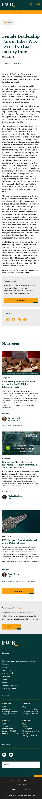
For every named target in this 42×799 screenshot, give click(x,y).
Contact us (21, 300)
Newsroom (6, 676)
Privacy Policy (21, 784)
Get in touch (11, 627)
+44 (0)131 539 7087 (10, 714)
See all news (18, 591)
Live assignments (20, 12)
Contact (5, 679)
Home (10, 22)
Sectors (5, 667)
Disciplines (6, 670)
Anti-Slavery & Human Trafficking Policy (21, 795)
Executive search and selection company (18, 661)
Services (5, 664)
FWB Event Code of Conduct (21, 790)
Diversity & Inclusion (10, 685)
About (4, 682)
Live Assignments (9, 688)
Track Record (7, 673)
